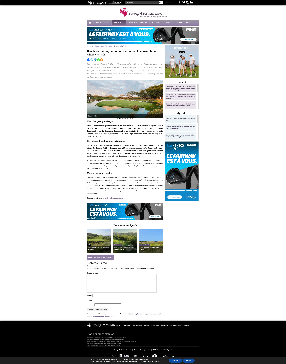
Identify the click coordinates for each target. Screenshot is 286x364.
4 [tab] (125, 118)
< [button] (89, 98)
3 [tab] (122, 118)
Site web (90, 305)
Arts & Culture (137, 325)
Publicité (155, 350)
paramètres (156, 362)
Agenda (181, 112)
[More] (101, 59)
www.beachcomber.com (113, 198)
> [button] (160, 98)
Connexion (168, 2)
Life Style (156, 325)
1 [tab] (117, 118)
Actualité (127, 325)
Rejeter (188, 360)
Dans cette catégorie (125, 225)
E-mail (90, 300)
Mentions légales (166, 350)
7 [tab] (132, 118)
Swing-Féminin (119, 350)
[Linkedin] (95, 59)
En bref (182, 81)
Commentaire (93, 273)
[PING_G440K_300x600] (182, 171)
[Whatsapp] (98, 59)
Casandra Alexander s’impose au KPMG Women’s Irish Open (106, 338)
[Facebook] (88, 59)
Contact (128, 350)
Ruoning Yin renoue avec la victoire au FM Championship (105, 340)
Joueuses (186, 325)
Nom (89, 296)
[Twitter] (91, 59)
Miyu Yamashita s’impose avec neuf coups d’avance (103, 345)
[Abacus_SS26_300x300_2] (182, 61)
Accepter (175, 360)
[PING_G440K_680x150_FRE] (125, 211)
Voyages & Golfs (119, 46)
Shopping (164, 325)
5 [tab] (127, 118)
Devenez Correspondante (142, 350)
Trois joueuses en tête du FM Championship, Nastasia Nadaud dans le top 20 (111, 341)
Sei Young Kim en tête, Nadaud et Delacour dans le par (104, 343)
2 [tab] (120, 118)
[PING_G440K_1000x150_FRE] (142, 42)
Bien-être (147, 325)
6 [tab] (130, 118)
